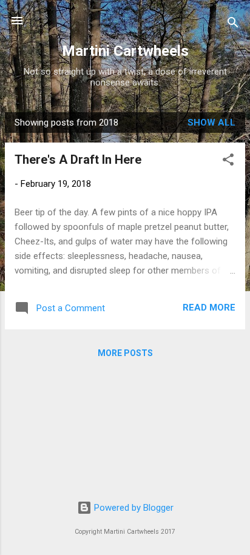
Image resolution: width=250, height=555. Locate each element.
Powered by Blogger (133, 507)
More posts (125, 353)
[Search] (233, 24)
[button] (228, 161)
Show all (211, 122)
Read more (209, 307)
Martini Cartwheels (125, 50)
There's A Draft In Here (78, 159)
